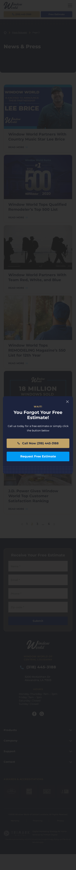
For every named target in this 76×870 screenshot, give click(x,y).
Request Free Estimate (38, 456)
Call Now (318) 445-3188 (40, 443)
